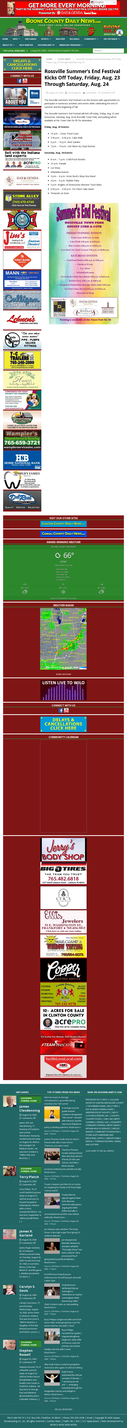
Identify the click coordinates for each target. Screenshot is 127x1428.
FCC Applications (90, 1421)
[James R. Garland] (9, 1253)
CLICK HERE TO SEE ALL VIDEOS (100, 1150)
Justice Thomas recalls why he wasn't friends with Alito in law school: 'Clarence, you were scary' (61, 1142)
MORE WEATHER (63, 674)
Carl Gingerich (74, 92)
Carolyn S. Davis (27, 1288)
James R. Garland (26, 1233)
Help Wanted (26, 45)
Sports (44, 39)
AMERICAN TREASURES (69, 45)
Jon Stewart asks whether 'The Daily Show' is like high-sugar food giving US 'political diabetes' (62, 1232)
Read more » (75, 1127)
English (99, 2)
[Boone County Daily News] (63, 27)
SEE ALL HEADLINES (63, 1409)
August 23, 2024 (56, 92)
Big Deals (74, 39)
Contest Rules (54, 1421)
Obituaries (30, 39)
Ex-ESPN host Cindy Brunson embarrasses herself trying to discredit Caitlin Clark (62, 1277)
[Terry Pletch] (9, 1193)
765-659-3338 (77, 1417)
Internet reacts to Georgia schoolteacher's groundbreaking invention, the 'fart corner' (59, 1100)
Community (90, 39)
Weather (60, 39)
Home (5, 39)
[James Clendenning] (9, 1127)
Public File (68, 1421)
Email (89, 1417)
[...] (28, 1158)
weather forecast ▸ (63, 598)
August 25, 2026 (29, 1359)
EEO (78, 1421)
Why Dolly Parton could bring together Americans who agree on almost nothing (63, 1366)
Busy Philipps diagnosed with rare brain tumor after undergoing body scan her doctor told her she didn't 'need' (63, 1322)
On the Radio (110, 39)
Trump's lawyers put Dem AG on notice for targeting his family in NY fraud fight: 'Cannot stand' (62, 1187)
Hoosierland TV (46, 45)
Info (15, 39)
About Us (7, 45)
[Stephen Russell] (9, 1369)
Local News (91, 92)
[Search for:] (108, 50)
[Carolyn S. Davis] (9, 1308)
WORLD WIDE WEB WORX (63, 1424)
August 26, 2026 (29, 1114)
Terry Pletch (29, 1173)
